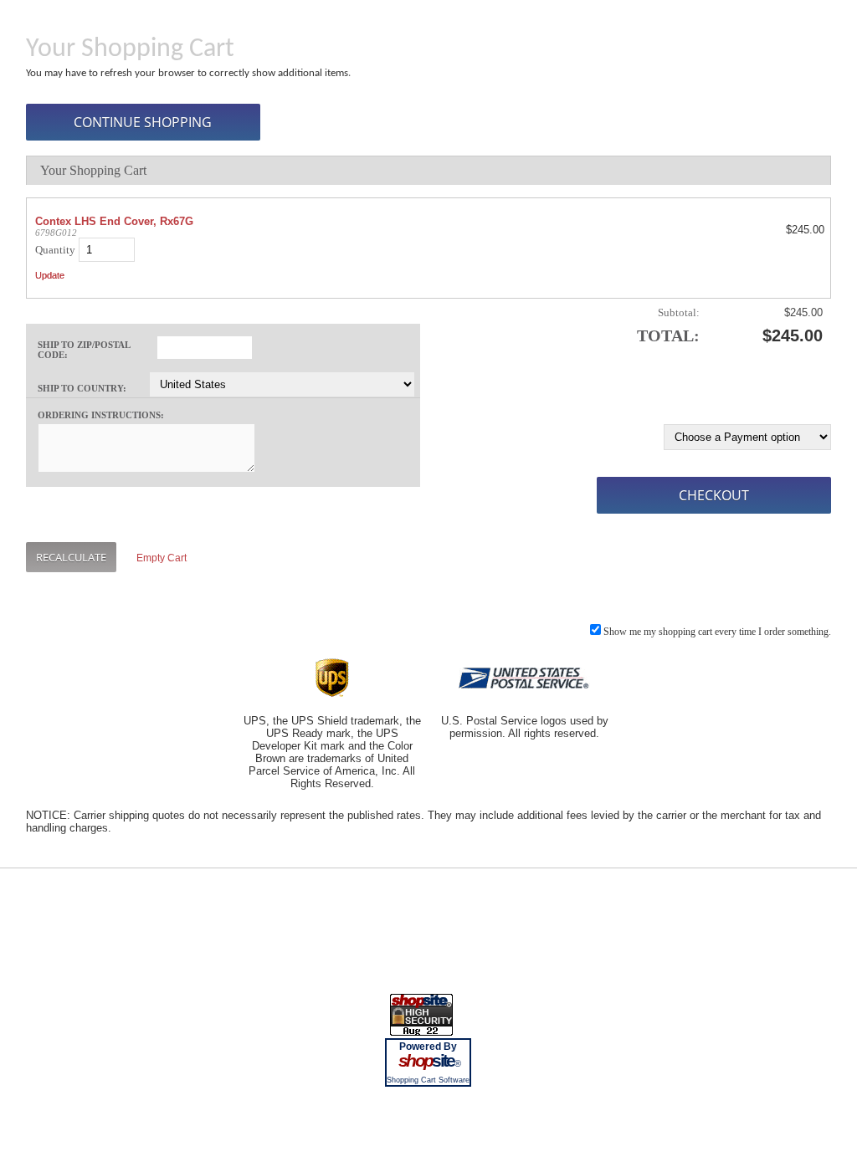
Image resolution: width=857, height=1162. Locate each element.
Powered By (428, 1046)
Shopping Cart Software (428, 1080)
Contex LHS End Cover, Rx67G (114, 221)
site (428, 1061)
